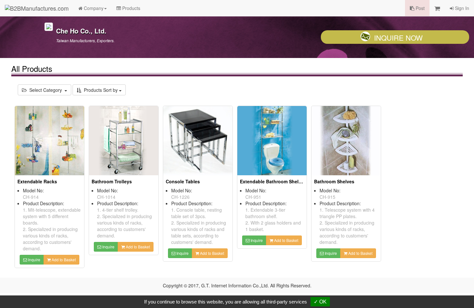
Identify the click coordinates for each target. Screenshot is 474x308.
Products (130, 8)
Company (93, 8)
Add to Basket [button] (63, 259)
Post (419, 8)
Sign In (461, 8)
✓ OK (320, 301)
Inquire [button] (33, 259)
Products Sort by (100, 90)
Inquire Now (398, 38)
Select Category (45, 90)
